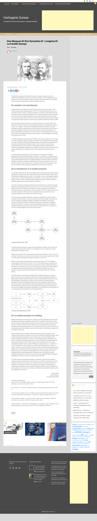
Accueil (6, 4)
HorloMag (14, 4)
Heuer (73, 432)
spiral (82, 443)
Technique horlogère (29, 4)
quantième (85, 442)
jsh (82, 435)
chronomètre (85, 426)
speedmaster (78, 443)
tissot (89, 445)
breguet (84, 424)
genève (83, 430)
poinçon (81, 440)
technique (76, 445)
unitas (78, 447)
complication (77, 428)
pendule (86, 438)
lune (89, 435)
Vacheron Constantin (85, 447)
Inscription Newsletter (63, 4)
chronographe (77, 426)
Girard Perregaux (89, 430)
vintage (75, 449)
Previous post (10, 445)
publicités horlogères (77, 442)
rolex (89, 442)
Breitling (89, 424)
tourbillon (74, 447)
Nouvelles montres (46, 4)
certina (92, 424)
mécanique (87, 436)
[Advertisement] (68, 20)
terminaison (84, 445)
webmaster (14, 50)
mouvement (82, 436)
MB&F (91, 435)
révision (73, 443)
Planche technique (76, 440)
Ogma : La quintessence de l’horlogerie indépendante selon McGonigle (20, 34)
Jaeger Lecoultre (76, 435)
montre (77, 436)
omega (74, 438)
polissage (85, 440)
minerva (73, 436)
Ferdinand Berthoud (76, 430)
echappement (90, 428)
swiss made (86, 443)
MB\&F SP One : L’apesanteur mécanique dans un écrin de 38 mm (53, 34)
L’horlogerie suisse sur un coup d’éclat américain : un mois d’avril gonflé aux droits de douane (82, 398)
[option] (20, 34)
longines (86, 435)
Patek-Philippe (80, 438)
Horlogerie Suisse (15, 17)
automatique (80, 424)
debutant (83, 428)
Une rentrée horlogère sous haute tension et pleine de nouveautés (40, 467)
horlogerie (86, 432)
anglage (74, 424)
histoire (78, 432)
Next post (60, 445)
